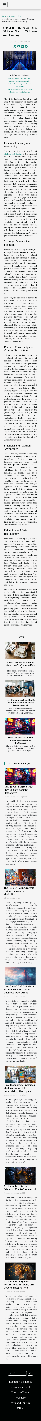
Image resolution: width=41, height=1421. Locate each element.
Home (3, 16)
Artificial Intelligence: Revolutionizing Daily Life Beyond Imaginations (19, 1284)
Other (20, 1408)
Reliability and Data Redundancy (20, 92)
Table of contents (20, 75)
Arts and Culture (20, 1402)
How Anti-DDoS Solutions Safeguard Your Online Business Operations (19, 989)
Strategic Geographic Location (19, 81)
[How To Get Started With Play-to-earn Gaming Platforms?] (20, 726)
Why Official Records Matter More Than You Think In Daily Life (20, 665)
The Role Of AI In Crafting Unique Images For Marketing (19, 890)
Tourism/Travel (20, 1392)
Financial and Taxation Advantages (20, 89)
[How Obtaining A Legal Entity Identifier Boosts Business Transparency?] (20, 688)
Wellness (20, 1397)
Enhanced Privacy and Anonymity (19, 78)
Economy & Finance (20, 1381)
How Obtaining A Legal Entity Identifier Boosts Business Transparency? (20, 702)
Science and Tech (16, 16)
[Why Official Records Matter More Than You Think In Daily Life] (20, 650)
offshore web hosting (13, 154)
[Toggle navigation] (4, 4)
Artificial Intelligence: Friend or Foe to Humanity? (20, 1188)
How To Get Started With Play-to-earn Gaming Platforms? (20, 740)
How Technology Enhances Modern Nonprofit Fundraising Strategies (19, 1088)
